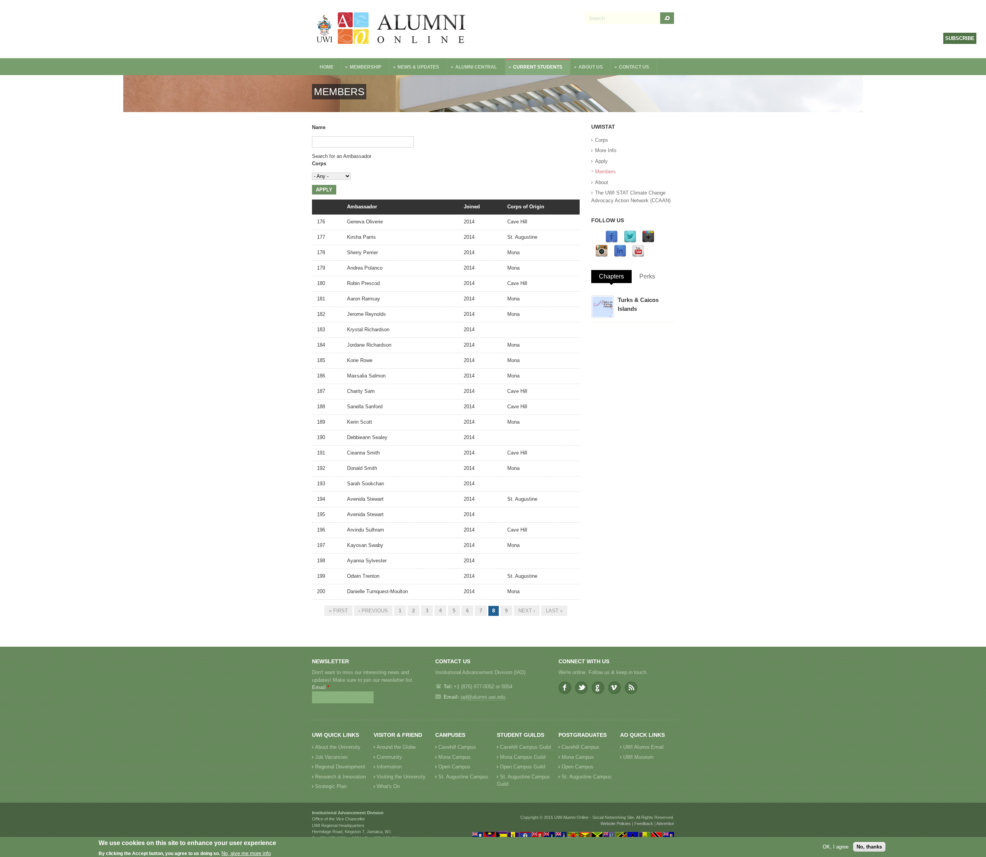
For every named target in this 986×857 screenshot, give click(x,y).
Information (389, 767)
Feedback (643, 823)
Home (327, 67)
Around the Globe (396, 747)
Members (605, 171)
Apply (601, 161)
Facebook (564, 687)
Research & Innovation (340, 777)
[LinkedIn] (620, 255)
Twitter (581, 687)
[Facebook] (611, 241)
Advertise (665, 823)
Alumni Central (472, 68)
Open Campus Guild (522, 767)
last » (554, 611)
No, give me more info (246, 853)
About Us (587, 68)
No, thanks (869, 847)
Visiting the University (401, 777)
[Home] (391, 29)
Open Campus (454, 767)
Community (389, 757)
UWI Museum (638, 757)
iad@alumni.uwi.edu (483, 697)
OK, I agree (835, 847)
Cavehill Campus (457, 747)
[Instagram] (601, 255)
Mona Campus (454, 757)
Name (318, 127)
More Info (605, 150)
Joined (472, 207)
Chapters (611, 276)
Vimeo (614, 687)
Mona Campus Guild (522, 757)
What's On (388, 786)
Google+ (598, 687)
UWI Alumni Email (643, 747)
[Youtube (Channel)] (638, 255)
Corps (319, 163)
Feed (631, 687)
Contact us (630, 68)
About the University (338, 747)
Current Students (533, 68)
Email (320, 687)
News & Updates (414, 68)
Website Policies (615, 823)
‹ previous (373, 611)
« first (338, 611)
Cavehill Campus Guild (525, 747)
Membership (361, 68)
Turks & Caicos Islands (638, 304)
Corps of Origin (525, 207)
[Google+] (648, 241)
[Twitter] (630, 241)
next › (526, 611)
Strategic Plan (331, 786)
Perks (647, 276)
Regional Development (340, 767)
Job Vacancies (331, 757)
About (601, 182)
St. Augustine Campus (463, 777)
